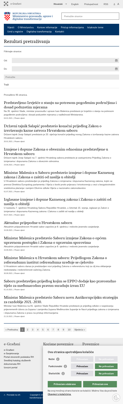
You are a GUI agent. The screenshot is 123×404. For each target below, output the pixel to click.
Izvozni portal (10, 367)
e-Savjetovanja (11, 353)
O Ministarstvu (26, 27)
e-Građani (9, 350)
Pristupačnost (91, 4)
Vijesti (10, 27)
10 (69, 329)
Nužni (52, 359)
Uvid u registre (15, 31)
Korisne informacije (47, 27)
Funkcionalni (55, 366)
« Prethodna (11, 329)
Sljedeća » (79, 329)
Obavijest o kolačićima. (59, 394)
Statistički (54, 373)
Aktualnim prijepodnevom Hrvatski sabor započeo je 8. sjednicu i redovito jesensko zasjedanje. (52, 224)
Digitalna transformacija (39, 31)
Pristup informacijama (72, 27)
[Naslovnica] (33, 16)
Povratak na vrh (13, 395)
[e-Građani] (17, 4)
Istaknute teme (95, 27)
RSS (106, 4)
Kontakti (59, 31)
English (75, 4)
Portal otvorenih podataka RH (19, 357)
